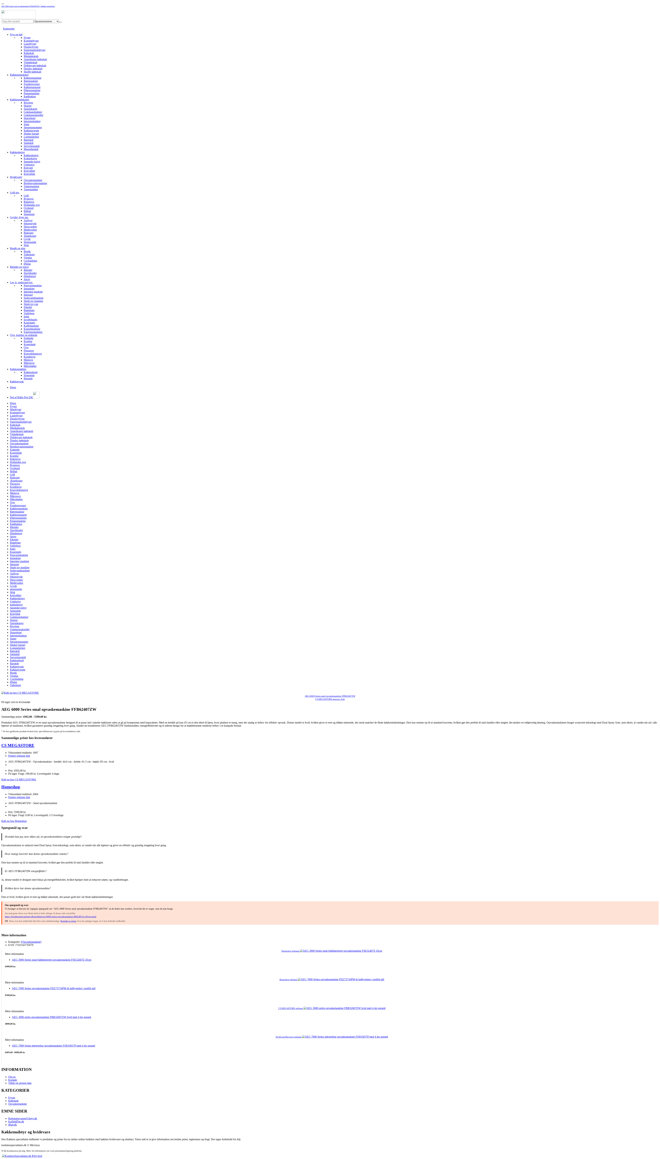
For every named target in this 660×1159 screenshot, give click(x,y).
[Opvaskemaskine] (31, 941)
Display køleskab (33, 68)
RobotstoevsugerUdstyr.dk (22, 1118)
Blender (28, 270)
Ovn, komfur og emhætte (23, 335)
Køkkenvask (17, 381)
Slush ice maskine (33, 301)
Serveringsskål (32, 146)
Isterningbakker (32, 121)
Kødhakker (30, 96)
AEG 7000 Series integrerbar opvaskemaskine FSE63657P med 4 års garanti (53, 1045)
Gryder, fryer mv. (19, 217)
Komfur (28, 341)
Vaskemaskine (31, 186)
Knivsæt (28, 167)
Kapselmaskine (32, 328)
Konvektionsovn (33, 353)
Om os (11, 1076)
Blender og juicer (19, 266)
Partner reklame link (19, 755)
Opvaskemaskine (33, 180)
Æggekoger (30, 235)
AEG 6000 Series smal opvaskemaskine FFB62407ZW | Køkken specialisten (28, 6)
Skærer (27, 105)
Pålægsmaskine (32, 90)
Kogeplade (30, 344)
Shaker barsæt (31, 133)
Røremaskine (31, 81)
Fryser (27, 37)
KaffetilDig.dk (16, 1121)
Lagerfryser (30, 43)
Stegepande (30, 242)
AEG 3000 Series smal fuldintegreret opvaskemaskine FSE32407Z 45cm (51, 959)
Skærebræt (29, 118)
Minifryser (15, 409)
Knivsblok (29, 173)
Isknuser (28, 294)
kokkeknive (16, 604)
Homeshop (10, 787)
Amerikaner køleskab (35, 59)
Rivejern (28, 102)
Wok (26, 245)
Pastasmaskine (31, 93)
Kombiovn (29, 356)
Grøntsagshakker (33, 112)
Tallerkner (29, 254)
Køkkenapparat (32, 87)
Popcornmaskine (33, 285)
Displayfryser (31, 46)
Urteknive (29, 164)
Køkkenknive (17, 152)
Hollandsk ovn (32, 204)
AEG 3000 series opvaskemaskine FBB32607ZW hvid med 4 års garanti (51, 1017)
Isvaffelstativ (30, 319)
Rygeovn (29, 198)
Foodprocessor (32, 84)
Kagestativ (29, 322)
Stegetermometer (33, 127)
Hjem (13, 387)
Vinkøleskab (30, 62)
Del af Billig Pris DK (21, 397)
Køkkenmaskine (32, 77)
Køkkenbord (30, 372)
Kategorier (9, 28)
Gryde (27, 239)
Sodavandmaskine (33, 297)
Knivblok (15, 613)
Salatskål (28, 142)
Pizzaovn (29, 350)
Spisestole (29, 375)
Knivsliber (29, 170)
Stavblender (30, 273)
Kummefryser (31, 40)
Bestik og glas (17, 248)
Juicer (27, 279)
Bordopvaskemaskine (35, 183)
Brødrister (29, 310)
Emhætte (28, 338)
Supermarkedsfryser (34, 50)
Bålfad (27, 211)
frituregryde (30, 223)
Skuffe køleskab (32, 71)
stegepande (16, 589)
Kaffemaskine (31, 325)
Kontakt (12, 1079)
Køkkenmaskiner (19, 74)
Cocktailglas (30, 260)
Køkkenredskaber (19, 99)
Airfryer (28, 220)
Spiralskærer (30, 108)
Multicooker (30, 229)
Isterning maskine (33, 291)
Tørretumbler (31, 189)
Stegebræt (29, 214)
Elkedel (28, 307)
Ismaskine (29, 288)
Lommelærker (31, 136)
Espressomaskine (33, 332)
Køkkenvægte (31, 130)
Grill (26, 195)
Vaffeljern (29, 313)
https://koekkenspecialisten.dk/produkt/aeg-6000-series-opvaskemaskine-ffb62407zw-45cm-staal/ (50, 916)
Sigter (13, 638)
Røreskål (28, 139)
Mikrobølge (30, 366)
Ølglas (27, 263)
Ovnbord (29, 208)
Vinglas (28, 257)
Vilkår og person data (19, 1083)
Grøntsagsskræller (33, 115)
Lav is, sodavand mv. (21, 282)
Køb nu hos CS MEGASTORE (18, 779)
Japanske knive (32, 161)
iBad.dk (12, 1124)
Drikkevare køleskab (35, 65)
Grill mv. (15, 192)
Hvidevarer (16, 177)
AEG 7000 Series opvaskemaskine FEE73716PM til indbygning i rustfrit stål (53, 988)
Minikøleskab (31, 56)
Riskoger (29, 232)
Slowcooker (30, 226)
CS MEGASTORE (17, 745)
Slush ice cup (31, 304)
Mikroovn (29, 362)
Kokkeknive (30, 158)
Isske (26, 316)
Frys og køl (16, 34)
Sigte (26, 124)
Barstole (28, 378)
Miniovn (28, 359)
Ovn (26, 347)
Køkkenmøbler (18, 369)
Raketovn (29, 201)
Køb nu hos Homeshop (14, 821)
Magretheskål (31, 149)
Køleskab (29, 53)
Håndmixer (30, 276)
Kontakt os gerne (68, 921)
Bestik (27, 251)
